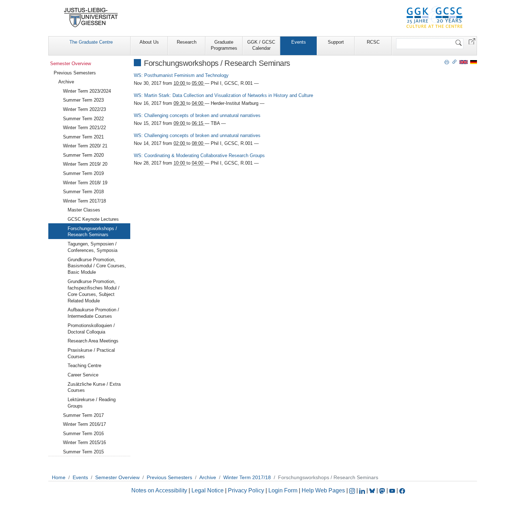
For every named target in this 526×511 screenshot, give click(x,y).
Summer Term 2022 (83, 118)
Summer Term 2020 (83, 155)
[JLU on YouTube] (392, 490)
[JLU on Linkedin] (362, 490)
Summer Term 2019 (83, 173)
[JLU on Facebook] (402, 490)
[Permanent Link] (454, 61)
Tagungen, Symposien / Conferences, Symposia (92, 247)
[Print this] (446, 61)
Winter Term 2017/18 (84, 201)
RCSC (373, 42)
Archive (66, 81)
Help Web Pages (323, 490)
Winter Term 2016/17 (84, 424)
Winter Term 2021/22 (84, 127)
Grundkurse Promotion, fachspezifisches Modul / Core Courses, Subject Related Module (94, 291)
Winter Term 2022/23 (84, 109)
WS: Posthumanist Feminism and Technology (181, 75)
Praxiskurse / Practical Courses (91, 353)
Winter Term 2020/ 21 (85, 146)
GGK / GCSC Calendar (261, 45)
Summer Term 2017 (83, 415)
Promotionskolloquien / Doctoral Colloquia (91, 329)
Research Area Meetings (93, 341)
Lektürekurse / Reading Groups (92, 403)
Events (298, 42)
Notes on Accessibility (160, 490)
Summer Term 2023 (83, 100)
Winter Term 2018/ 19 (85, 182)
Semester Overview (70, 63)
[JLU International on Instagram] (352, 490)
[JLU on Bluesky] (372, 490)
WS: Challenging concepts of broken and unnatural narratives (197, 115)
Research (186, 42)
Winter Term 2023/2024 (87, 91)
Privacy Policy (246, 490)
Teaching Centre (84, 365)
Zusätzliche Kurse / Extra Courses (94, 387)
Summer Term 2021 (83, 137)
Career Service (83, 375)
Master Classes (84, 210)
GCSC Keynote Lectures (93, 219)
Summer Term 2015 (83, 451)
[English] (463, 61)
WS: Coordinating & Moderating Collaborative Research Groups (199, 155)
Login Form (282, 490)
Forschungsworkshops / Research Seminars (92, 232)
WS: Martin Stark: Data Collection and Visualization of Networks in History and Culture (223, 95)
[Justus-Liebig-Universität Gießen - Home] (91, 17)
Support (336, 42)
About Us (149, 42)
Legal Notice (207, 490)
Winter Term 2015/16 (84, 442)
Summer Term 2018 (83, 191)
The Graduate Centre (91, 42)
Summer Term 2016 (83, 433)
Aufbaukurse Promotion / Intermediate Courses (93, 313)
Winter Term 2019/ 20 (85, 164)
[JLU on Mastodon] (382, 490)
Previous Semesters (75, 73)
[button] (472, 41)
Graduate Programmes (224, 45)
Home (58, 477)
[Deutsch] (473, 61)
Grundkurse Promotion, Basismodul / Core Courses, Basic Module (97, 266)
